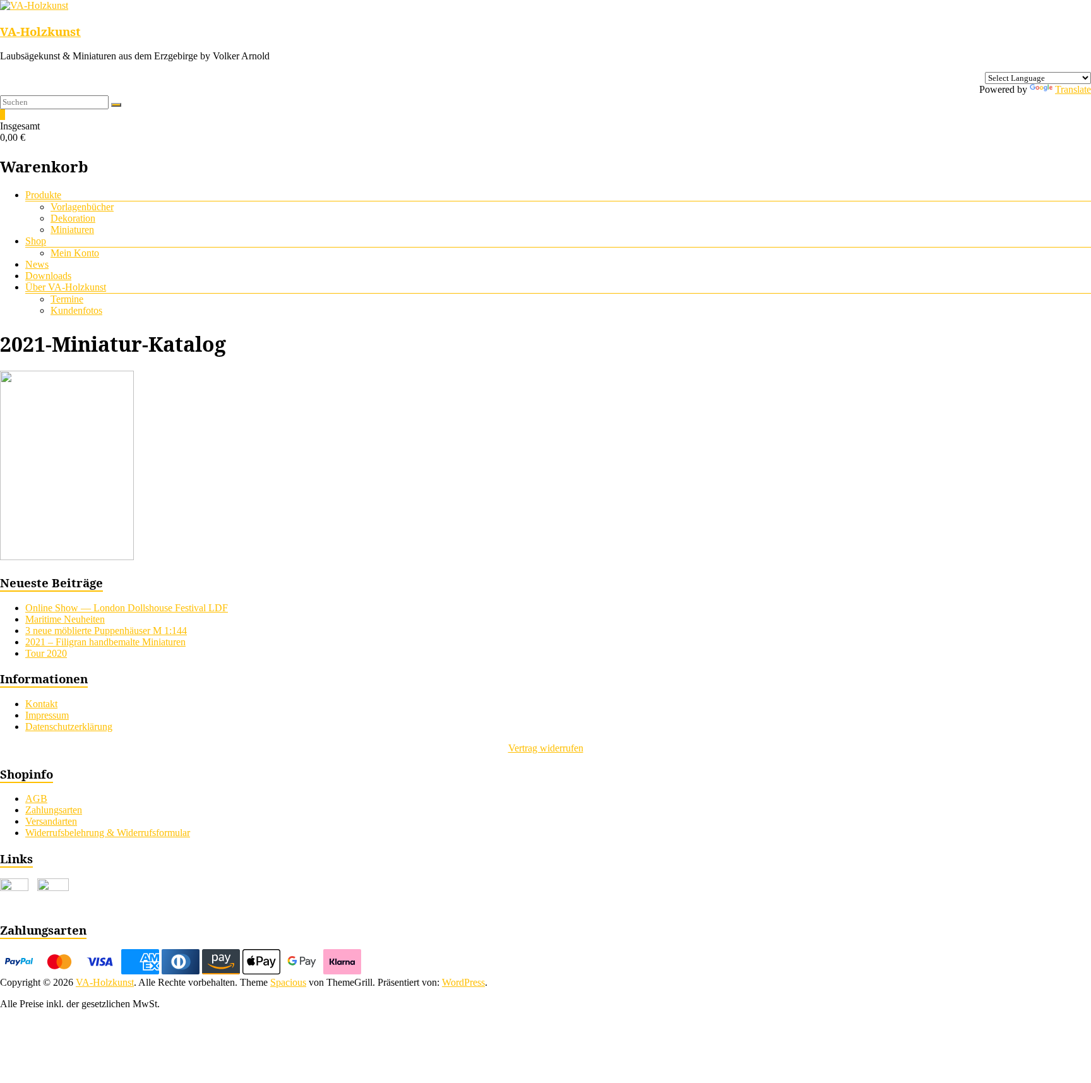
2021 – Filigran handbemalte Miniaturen (105, 642)
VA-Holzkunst (40, 31)
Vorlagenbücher (82, 206)
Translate (1073, 89)
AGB (36, 798)
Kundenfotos (76, 310)
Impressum (47, 715)
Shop (35, 241)
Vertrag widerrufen (545, 748)
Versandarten (51, 821)
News (37, 264)
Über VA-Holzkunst (65, 287)
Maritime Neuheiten (65, 619)
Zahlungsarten (53, 810)
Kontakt (41, 703)
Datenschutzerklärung (68, 726)
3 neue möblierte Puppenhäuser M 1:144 (106, 630)
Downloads (48, 275)
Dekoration (73, 218)
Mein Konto (75, 253)
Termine (67, 299)
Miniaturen (72, 229)
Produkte (43, 194)
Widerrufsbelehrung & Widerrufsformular (107, 832)
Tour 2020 (46, 653)
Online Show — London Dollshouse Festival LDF (126, 607)
